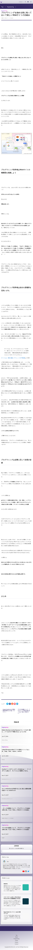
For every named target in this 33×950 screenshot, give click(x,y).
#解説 (3, 818)
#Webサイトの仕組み (9, 818)
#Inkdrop (4, 779)
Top (2, 7)
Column (16, 942)
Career (16, 940)
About (16, 937)
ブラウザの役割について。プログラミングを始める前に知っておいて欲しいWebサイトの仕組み (16, 828)
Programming (16, 938)
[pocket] (15, 704)
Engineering (10, 7)
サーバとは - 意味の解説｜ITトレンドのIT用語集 (13, 358)
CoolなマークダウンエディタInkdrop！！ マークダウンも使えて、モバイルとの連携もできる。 (16, 770)
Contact (16, 944)
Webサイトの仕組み (9, 18)
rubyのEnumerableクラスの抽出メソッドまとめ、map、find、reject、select (16, 750)
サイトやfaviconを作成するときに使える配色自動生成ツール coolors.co (16, 789)
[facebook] (10, 704)
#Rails (3, 740)
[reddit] (12, 704)
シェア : (3, 704)
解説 (3, 18)
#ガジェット (8, 779)
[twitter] (7, 704)
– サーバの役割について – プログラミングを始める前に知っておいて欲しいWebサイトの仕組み (16, 809)
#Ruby (6, 740)
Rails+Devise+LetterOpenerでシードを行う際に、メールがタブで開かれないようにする (16, 730)
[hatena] (17, 704)
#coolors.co (4, 798)
